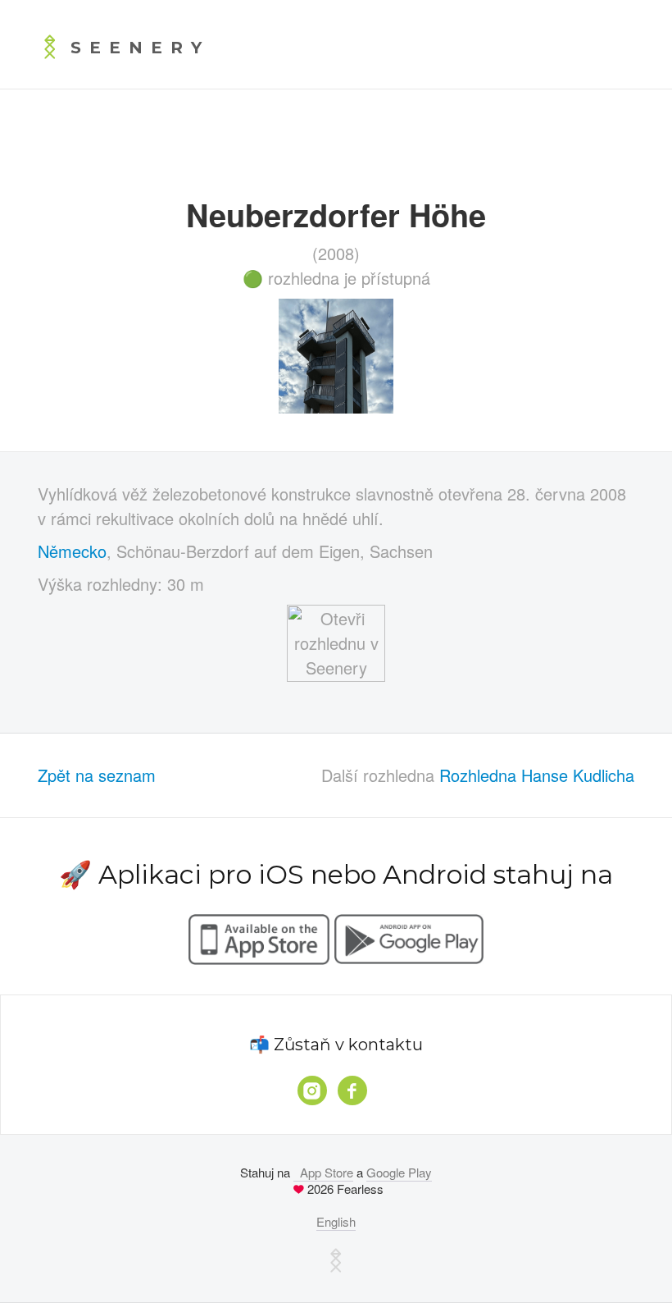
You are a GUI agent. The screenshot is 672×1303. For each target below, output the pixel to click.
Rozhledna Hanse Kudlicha (536, 775)
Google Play (399, 1172)
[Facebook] (352, 1090)
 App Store (323, 1172)
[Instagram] (312, 1090)
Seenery (140, 47)
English (336, 1221)
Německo (72, 551)
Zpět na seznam (97, 775)
